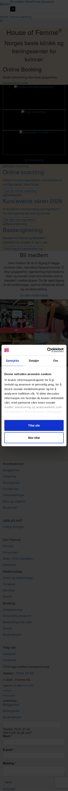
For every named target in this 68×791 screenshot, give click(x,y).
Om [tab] (55, 360)
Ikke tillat (34, 437)
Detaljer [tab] (34, 360)
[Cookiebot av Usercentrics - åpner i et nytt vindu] (48, 350)
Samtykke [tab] (12, 360)
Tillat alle (34, 425)
